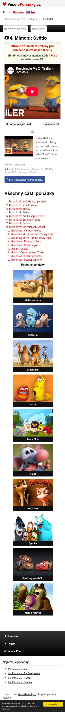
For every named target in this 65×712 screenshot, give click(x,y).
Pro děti (44, 168)
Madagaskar (33, 369)
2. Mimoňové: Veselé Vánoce (22, 205)
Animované (24, 168)
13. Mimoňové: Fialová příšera (23, 241)
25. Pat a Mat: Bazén (19, 677)
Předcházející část (20, 124)
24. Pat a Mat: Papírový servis (24, 673)
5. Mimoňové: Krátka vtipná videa (25, 216)
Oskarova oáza (33, 300)
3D (16, 168)
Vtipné (32, 172)
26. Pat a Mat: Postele (20, 682)
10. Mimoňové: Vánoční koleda (24, 230)
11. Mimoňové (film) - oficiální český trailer (30, 234)
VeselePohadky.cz (27, 694)
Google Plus (14, 651)
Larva (33, 404)
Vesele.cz (24, 4)
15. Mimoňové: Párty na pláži (23, 245)
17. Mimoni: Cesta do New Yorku (25, 252)
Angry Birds (33, 439)
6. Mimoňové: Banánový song (23, 219)
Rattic (33, 473)
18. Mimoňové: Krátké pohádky (24, 256)
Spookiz (33, 543)
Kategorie (40, 28)
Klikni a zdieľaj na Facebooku (26, 179)
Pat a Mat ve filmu (17, 669)
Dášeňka (18, 12)
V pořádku (53, 704)
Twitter (11, 643)
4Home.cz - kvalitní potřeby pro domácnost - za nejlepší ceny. (32, 48)
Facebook (12, 636)
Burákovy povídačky (33, 578)
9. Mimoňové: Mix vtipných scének (26, 227)
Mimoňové (19, 164)
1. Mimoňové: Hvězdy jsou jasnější (26, 201)
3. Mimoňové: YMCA (18, 208)
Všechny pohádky (16, 28)
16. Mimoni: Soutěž (17, 248)
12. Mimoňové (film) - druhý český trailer (29, 238)
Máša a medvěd (33, 612)
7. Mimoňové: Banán (18, 223)
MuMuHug (33, 335)
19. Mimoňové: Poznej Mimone (24, 259)
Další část (50, 124)
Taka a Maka (33, 508)
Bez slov (35, 168)
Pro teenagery (21, 172)
